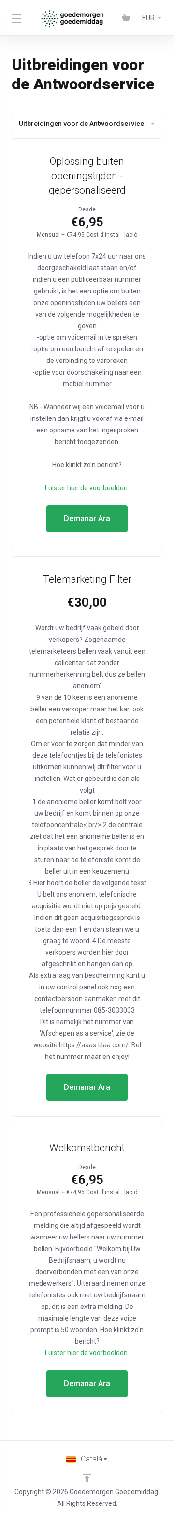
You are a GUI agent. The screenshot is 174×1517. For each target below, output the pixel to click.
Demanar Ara (87, 518)
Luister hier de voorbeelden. (87, 488)
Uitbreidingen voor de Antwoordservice (81, 123)
